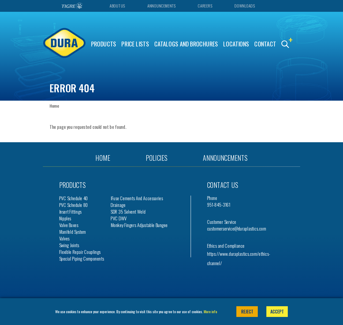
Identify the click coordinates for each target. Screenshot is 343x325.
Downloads (244, 6)
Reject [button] (247, 311)
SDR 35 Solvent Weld (128, 211)
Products (103, 43)
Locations (236, 43)
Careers (205, 6)
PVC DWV (119, 218)
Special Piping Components (81, 258)
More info (210, 311)
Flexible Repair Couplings (80, 252)
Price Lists (135, 43)
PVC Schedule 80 (73, 205)
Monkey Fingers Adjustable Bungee (139, 225)
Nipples (65, 218)
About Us (117, 6)
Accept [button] (277, 311)
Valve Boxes (68, 225)
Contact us (222, 184)
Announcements (161, 6)
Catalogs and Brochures (186, 43)
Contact (265, 43)
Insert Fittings (70, 211)
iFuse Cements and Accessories (137, 198)
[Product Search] (288, 44)
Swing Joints (69, 245)
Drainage (118, 205)
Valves (64, 238)
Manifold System (72, 231)
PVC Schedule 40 (73, 198)
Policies (156, 157)
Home (54, 106)
